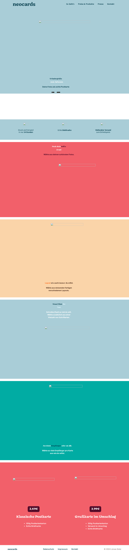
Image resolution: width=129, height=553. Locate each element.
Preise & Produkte (86, 4)
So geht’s (70, 4)
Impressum (63, 549)
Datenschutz (48, 549)
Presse (100, 4)
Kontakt (110, 4)
